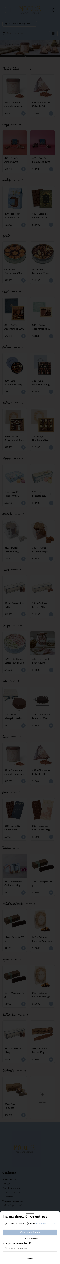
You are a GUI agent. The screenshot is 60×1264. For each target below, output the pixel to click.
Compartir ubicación (30, 1232)
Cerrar (30, 1259)
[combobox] (32, 1248)
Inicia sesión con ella (45, 1224)
